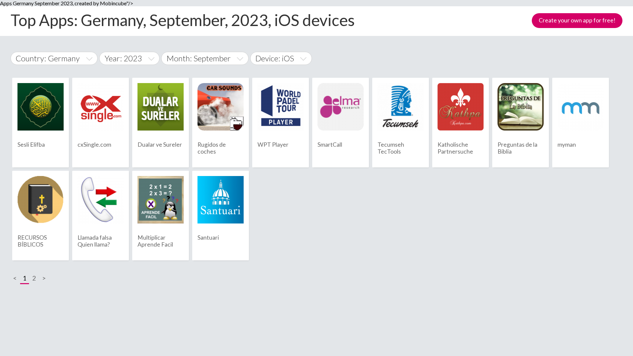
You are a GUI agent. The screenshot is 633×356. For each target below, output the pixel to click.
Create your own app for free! (577, 20)
